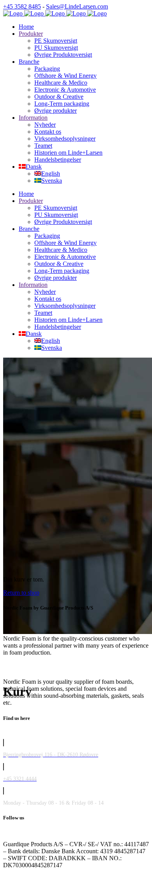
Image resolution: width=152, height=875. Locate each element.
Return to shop (21, 592)
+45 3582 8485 (22, 6)
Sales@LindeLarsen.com (77, 6)
